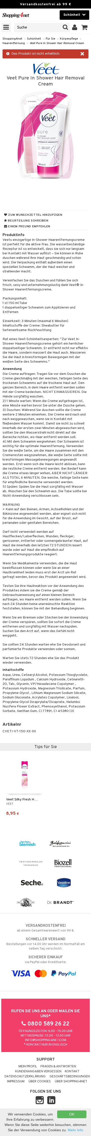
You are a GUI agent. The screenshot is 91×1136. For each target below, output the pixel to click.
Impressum (16, 1082)
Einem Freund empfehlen (28, 227)
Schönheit (34, 39)
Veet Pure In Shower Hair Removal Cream (57, 43)
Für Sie (50, 39)
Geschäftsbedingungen (70, 1077)
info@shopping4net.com (45, 1040)
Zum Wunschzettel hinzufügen (34, 215)
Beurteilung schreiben (28, 221)
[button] (84, 27)
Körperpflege (69, 39)
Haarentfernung (14, 43)
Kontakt (72, 1072)
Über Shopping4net (71, 1082)
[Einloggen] (74, 27)
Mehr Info (75, 1130)
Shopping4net (12, 39)
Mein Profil (27, 1067)
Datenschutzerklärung (25, 1077)
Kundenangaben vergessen (38, 1072)
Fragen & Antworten (58, 1067)
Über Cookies (40, 1082)
